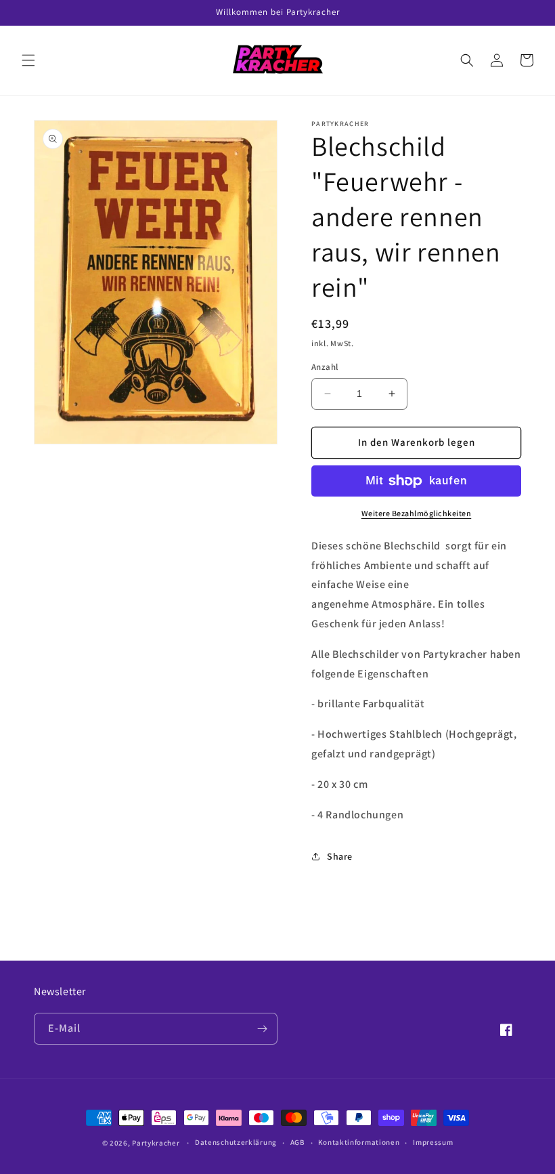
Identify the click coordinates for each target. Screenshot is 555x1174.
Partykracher (155, 1143)
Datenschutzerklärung (236, 1142)
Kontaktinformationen (358, 1142)
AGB (297, 1142)
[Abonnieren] (262, 1029)
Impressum (433, 1142)
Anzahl (324, 367)
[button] (28, 60)
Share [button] (340, 856)
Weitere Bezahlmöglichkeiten (416, 513)
